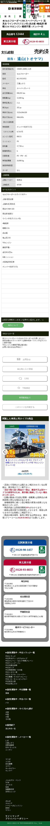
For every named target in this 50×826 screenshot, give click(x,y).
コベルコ (8, 785)
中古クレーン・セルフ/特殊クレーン (19, 661)
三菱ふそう (9, 743)
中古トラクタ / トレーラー (15, 674)
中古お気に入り (11, 684)
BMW (7, 808)
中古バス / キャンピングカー (16, 679)
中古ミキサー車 (11, 672)
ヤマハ (8, 810)
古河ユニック (10, 791)
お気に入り (42, 11)
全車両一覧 (47, 11)
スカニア (8, 803)
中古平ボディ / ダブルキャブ (16, 658)
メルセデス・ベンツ (13, 780)
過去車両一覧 (10, 729)
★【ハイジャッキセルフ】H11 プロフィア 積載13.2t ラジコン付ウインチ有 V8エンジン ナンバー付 (24, 462)
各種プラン (37, 16)
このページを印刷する (25, 407)
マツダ (8, 759)
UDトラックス (10, 747)
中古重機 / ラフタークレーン (16, 677)
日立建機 (8, 764)
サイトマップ (12, 816)
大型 (7, 712)
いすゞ (8, 740)
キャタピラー (10, 768)
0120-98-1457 (24, 549)
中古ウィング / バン (13, 663)
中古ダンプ (9, 668)
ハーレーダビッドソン (13, 806)
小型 (7, 717)
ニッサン (8, 750)
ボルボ (8, 801)
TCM (7, 782)
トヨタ (8, 761)
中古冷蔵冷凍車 (11, 665)
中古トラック (10, 656)
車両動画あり (25, 398)
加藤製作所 (9, 789)
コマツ (8, 766)
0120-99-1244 (30, 11)
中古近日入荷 (10, 681)
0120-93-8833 (38, 6)
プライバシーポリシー (17, 819)
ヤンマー (8, 771)
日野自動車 (9, 745)
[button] (5, 452)
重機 (7, 693)
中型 (7, 714)
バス (7, 703)
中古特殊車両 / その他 (13, 670)
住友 (7, 787)
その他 (8, 719)
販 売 (7, 16)
